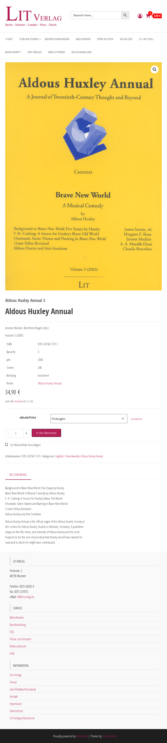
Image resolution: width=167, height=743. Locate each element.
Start (9, 39)
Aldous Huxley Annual (50, 383)
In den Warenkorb (46, 433)
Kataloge (126, 39)
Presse (13, 682)
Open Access (105, 39)
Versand (19, 401)
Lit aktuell (146, 39)
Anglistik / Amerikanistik (67, 456)
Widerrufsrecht (18, 646)
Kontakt (14, 696)
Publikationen (29, 39)
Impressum (16, 703)
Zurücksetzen (136, 419)
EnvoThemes (110, 736)
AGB (12, 653)
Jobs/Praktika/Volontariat (23, 689)
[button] (155, 69)
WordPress (82, 736)
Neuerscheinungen (57, 39)
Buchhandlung (82, 52)
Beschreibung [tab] (18, 474)
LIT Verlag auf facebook (22, 718)
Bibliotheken (56, 52)
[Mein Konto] (140, 15)
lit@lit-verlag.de (25, 597)
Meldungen (83, 39)
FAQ (12, 632)
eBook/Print (28, 417)
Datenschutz (16, 711)
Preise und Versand (20, 639)
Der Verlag (35, 52)
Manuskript (13, 52)
